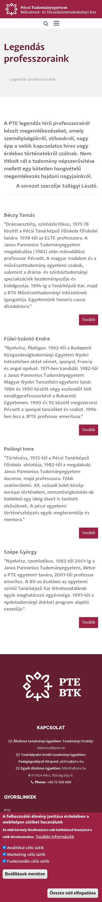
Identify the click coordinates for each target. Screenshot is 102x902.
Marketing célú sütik (26, 855)
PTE (7, 811)
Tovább (88, 320)
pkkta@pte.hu (72, 761)
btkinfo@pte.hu (74, 768)
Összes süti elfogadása (73, 893)
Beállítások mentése (25, 874)
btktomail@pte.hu (51, 748)
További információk (55, 837)
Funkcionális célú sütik (28, 861)
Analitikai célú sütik (25, 848)
